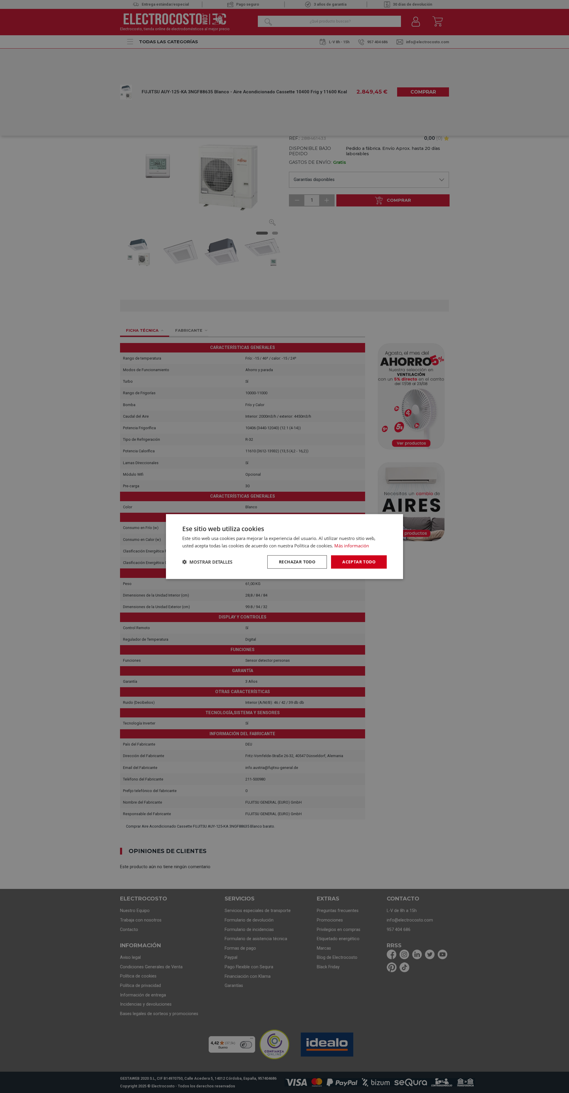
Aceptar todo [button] (358, 562)
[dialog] (284, 546)
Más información (351, 546)
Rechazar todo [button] (297, 562)
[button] (207, 562)
